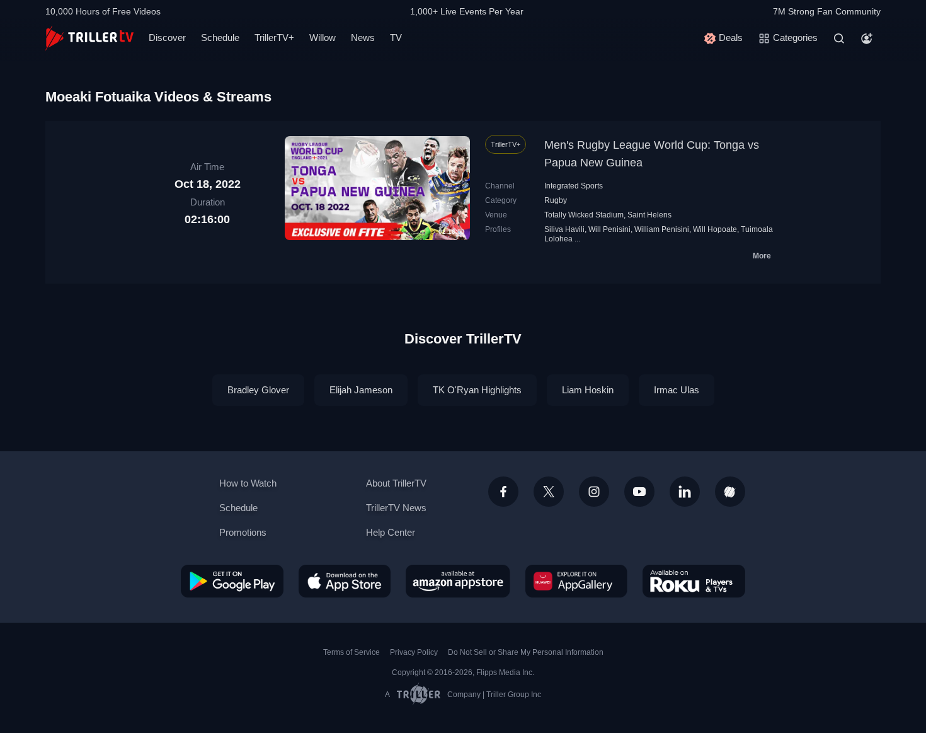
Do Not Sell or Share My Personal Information (525, 652)
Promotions (242, 532)
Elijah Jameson (360, 389)
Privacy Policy (414, 652)
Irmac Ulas (676, 389)
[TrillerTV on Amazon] (458, 581)
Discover (167, 37)
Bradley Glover (258, 389)
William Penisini (661, 229)
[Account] (867, 38)
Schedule (220, 37)
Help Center (390, 532)
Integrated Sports (573, 186)
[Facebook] (503, 491)
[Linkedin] (685, 491)
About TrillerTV (396, 483)
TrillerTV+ (274, 37)
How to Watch (248, 483)
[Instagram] (594, 491)
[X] (549, 491)
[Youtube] (639, 491)
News (363, 37)
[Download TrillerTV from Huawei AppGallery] (576, 581)
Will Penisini (609, 229)
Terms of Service (351, 652)
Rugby (555, 200)
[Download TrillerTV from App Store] (345, 581)
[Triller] (730, 491)
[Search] (839, 38)
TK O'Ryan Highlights (477, 389)
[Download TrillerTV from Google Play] (232, 581)
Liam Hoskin (588, 389)
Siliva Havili (564, 229)
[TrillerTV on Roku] (694, 581)
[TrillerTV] (89, 38)
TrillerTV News (396, 507)
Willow (322, 37)
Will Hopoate (715, 229)
